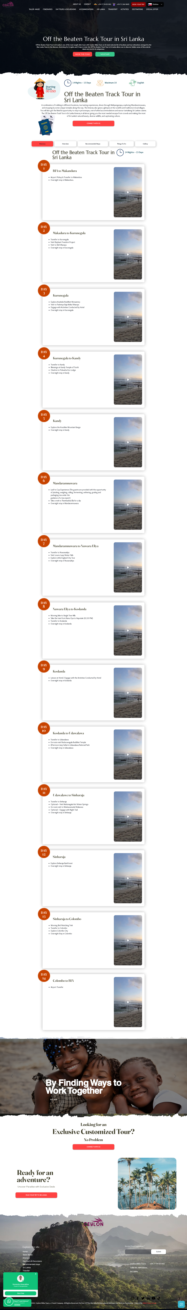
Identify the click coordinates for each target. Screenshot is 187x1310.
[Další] (175, 1076)
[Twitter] (143, 1298)
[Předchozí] (12, 1076)
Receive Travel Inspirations (134, 1246)
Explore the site (31, 1247)
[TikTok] (159, 1298)
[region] (43, 89)
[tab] (42, 144)
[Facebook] (137, 1298)
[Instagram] (132, 1298)
